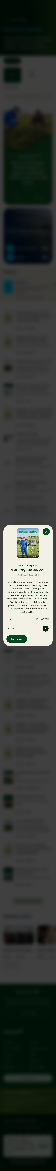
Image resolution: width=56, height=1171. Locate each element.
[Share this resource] (46, 629)
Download (16, 638)
